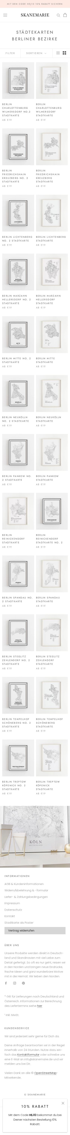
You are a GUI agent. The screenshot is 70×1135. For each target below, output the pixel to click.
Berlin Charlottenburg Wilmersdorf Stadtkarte (49, 110)
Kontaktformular (28, 1055)
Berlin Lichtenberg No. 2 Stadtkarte (17, 238)
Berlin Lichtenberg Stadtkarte (51, 238)
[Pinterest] (23, 983)
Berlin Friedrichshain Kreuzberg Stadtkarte (48, 176)
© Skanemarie (35, 1094)
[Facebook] (5, 983)
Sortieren (35, 53)
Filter (10, 53)
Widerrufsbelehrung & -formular (26, 890)
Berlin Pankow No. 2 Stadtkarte (17, 478)
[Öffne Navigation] (5, 14)
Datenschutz (13, 910)
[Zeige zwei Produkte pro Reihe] (64, 53)
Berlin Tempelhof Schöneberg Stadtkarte (49, 722)
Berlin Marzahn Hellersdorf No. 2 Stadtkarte (16, 299)
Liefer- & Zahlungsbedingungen (26, 897)
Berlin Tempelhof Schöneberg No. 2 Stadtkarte (16, 722)
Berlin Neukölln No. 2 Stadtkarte (15, 419)
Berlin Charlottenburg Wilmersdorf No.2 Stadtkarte (16, 110)
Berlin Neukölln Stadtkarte (48, 419)
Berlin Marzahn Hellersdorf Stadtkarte (48, 299)
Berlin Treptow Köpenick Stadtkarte (48, 785)
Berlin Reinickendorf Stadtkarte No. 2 (49, 538)
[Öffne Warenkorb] (65, 15)
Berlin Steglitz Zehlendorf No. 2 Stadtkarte (16, 660)
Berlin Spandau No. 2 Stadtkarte (17, 599)
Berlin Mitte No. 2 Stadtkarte (16, 360)
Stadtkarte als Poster (18, 923)
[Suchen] (58, 15)
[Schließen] (63, 1103)
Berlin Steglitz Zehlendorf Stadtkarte (48, 660)
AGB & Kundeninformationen (24, 884)
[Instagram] (14, 983)
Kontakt (9, 916)
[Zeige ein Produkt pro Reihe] (58, 53)
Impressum (12, 903)
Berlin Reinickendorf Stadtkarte (13, 538)
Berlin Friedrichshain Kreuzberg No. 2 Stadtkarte (15, 176)
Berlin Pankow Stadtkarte (47, 478)
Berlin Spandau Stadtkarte (48, 599)
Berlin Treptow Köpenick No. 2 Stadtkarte (14, 785)
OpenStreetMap (45, 1073)
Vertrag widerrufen (21, 930)
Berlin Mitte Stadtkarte (45, 360)
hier (39, 1006)
